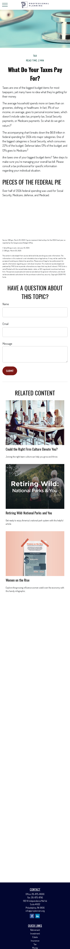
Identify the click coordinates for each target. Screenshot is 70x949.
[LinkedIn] (37, 916)
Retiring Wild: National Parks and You (29, 512)
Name (5, 304)
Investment (35, 933)
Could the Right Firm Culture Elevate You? (32, 449)
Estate (35, 937)
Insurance (35, 940)
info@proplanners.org (35, 910)
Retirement (35, 930)
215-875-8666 (38, 894)
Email (5, 324)
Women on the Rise (17, 580)
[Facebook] (32, 916)
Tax (35, 944)
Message (7, 343)
